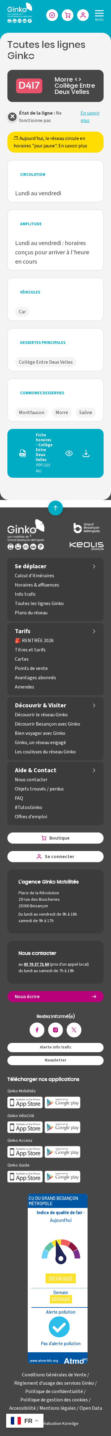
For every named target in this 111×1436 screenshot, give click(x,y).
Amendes (24, 687)
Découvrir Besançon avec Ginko (47, 724)
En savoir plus (90, 117)
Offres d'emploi (31, 816)
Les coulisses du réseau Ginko (45, 751)
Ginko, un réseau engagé (40, 742)
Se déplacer (31, 566)
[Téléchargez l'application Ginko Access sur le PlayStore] (62, 1152)
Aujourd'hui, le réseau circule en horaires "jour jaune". (50, 142)
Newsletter (55, 1060)
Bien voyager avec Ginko (40, 733)
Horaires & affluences (37, 585)
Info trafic (25, 594)
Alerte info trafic (56, 1047)
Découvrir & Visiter (40, 705)
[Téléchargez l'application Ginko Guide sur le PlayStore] (62, 1176)
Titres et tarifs (30, 649)
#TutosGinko (28, 807)
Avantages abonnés (35, 677)
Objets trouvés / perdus (39, 789)
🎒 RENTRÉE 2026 (34, 640)
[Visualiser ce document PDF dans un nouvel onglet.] (69, 456)
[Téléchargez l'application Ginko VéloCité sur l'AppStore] (25, 1127)
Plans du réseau (31, 612)
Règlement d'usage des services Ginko (54, 1383)
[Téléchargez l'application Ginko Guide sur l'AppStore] (25, 1176)
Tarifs (23, 631)
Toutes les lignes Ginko (39, 603)
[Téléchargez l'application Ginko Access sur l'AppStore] (25, 1152)
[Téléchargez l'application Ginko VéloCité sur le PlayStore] (62, 1127)
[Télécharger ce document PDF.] (86, 456)
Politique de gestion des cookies (54, 1399)
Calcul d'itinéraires (34, 575)
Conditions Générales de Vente (54, 1374)
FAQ (19, 798)
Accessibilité (22, 1408)
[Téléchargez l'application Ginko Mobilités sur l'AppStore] (25, 1102)
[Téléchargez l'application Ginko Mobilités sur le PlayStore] (62, 1102)
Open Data (91, 1408)
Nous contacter (31, 779)
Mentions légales (57, 1408)
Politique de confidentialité (54, 1391)
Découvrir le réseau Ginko (41, 714)
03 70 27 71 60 (36, 964)
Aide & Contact (35, 770)
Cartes (22, 659)
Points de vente (31, 668)
